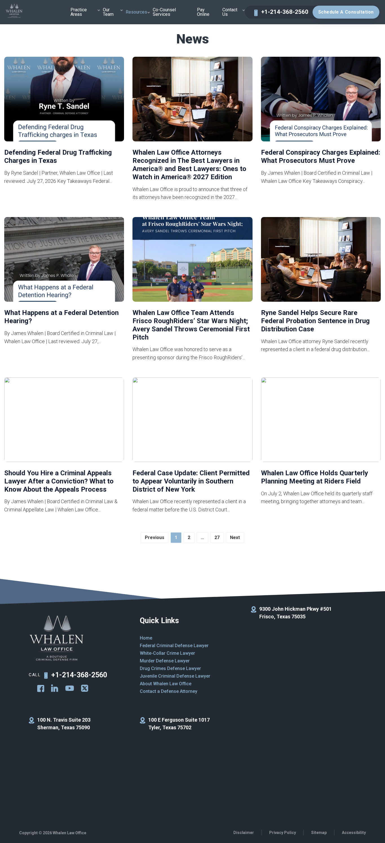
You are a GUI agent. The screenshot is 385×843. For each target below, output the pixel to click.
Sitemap (319, 832)
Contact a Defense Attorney (168, 691)
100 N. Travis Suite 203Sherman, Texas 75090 (63, 723)
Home (146, 638)
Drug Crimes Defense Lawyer (170, 668)
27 (217, 537)
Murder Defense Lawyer (165, 661)
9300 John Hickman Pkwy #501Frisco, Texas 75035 (295, 612)
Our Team (108, 12)
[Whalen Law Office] (14, 11)
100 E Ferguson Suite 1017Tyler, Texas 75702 (179, 723)
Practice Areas (78, 12)
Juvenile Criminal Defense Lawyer (175, 676)
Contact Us (229, 12)
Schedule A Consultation (346, 12)
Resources (136, 12)
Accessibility (354, 832)
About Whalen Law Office (165, 683)
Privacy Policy (282, 832)
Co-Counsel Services (164, 12)
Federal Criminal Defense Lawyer (174, 645)
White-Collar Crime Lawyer (167, 653)
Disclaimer (243, 832)
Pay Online (203, 12)
